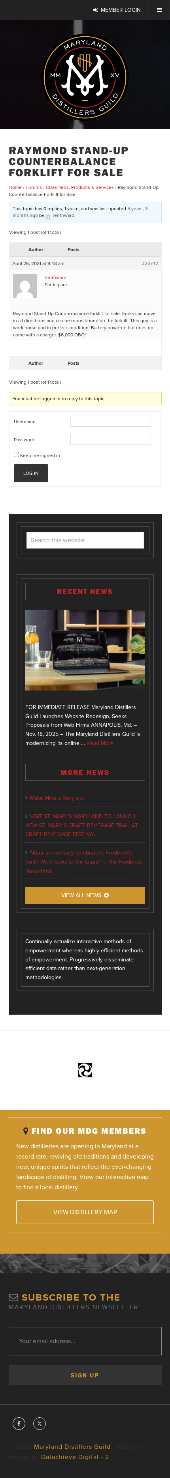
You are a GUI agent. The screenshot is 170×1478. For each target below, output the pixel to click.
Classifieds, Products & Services (80, 187)
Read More (100, 743)
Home (15, 187)
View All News (81, 895)
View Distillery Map (85, 1212)
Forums (34, 187)
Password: (25, 439)
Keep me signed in (40, 455)
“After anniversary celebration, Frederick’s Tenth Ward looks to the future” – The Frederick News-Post (83, 861)
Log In (31, 473)
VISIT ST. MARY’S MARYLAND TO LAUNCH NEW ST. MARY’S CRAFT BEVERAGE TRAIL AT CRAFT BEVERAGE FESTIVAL (81, 825)
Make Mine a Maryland (57, 798)
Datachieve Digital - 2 (75, 1457)
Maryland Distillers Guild (85, 77)
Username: (25, 421)
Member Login (121, 10)
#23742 (150, 263)
